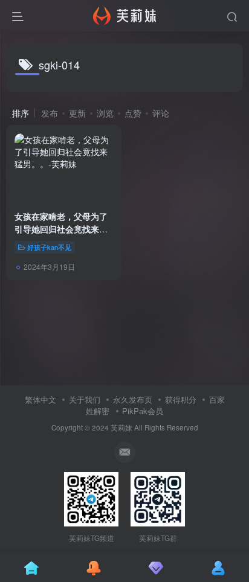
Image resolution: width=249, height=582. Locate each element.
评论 (160, 113)
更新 (77, 113)
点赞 (132, 113)
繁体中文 (40, 399)
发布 (49, 113)
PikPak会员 (142, 411)
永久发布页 (132, 399)
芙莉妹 (121, 427)
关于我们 (84, 399)
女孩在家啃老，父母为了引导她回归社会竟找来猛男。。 (61, 229)
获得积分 (180, 399)
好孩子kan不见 (49, 247)
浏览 (105, 113)
